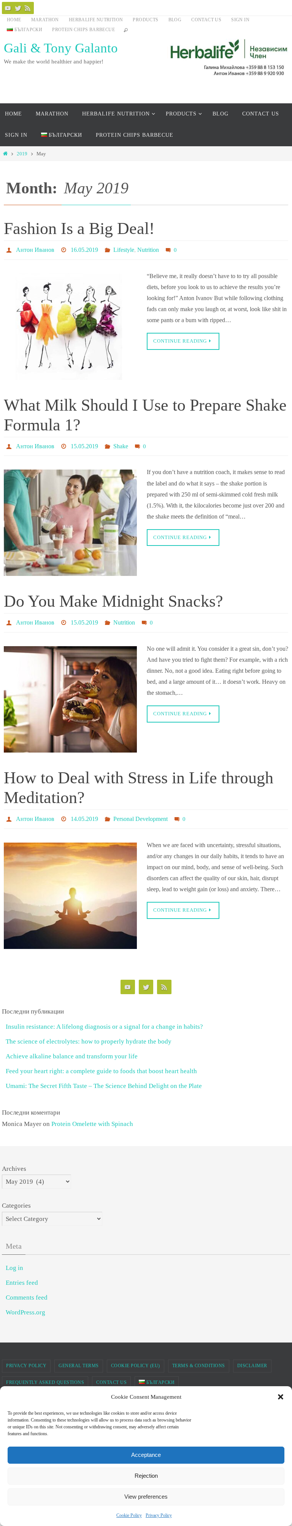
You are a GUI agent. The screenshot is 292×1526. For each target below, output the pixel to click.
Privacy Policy (159, 1515)
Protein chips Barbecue (83, 29)
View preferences (146, 1496)
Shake (120, 443)
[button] (280, 1397)
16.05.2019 (84, 248)
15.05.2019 (84, 443)
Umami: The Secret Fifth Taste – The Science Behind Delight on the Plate (104, 1076)
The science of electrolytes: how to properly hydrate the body (88, 1032)
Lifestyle (123, 248)
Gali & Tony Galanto (61, 48)
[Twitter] (18, 8)
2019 (22, 154)
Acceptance (146, 1455)
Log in (14, 1258)
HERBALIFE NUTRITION (96, 19)
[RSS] (28, 8)
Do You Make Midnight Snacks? (113, 596)
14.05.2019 (84, 810)
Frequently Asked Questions (45, 1373)
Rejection (146, 1475)
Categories (16, 1196)
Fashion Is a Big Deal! (79, 228)
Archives (14, 1158)
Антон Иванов (35, 248)
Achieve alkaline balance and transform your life (72, 1046)
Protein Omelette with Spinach (92, 1114)
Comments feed (27, 1288)
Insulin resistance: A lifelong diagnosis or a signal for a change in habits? (104, 1017)
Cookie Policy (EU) (135, 1356)
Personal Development (140, 810)
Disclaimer (252, 1356)
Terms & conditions (198, 1356)
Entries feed (22, 1273)
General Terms (79, 1356)
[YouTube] (8, 8)
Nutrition (148, 248)
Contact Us (206, 19)
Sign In (240, 19)
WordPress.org (25, 1302)
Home (14, 19)
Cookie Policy (129, 1515)
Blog (175, 19)
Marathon (45, 19)
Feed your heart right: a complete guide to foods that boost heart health (101, 1061)
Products (145, 19)
